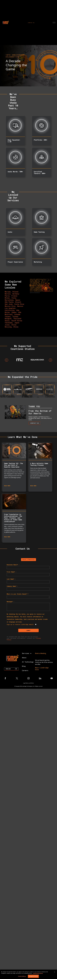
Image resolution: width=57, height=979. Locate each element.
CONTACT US (31, 22)
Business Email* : (13, 564)
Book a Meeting (40, 653)
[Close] (54, 972)
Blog (24, 666)
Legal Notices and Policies (28, 683)
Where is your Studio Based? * (17, 594)
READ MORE (7, 485)
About (24, 658)
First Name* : (11, 572)
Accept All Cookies (33, 976)
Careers (25, 670)
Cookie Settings (22, 976)
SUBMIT (28, 630)
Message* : (10, 601)
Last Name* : (11, 579)
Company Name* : (12, 586)
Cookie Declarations (38, 973)
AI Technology (28, 662)
